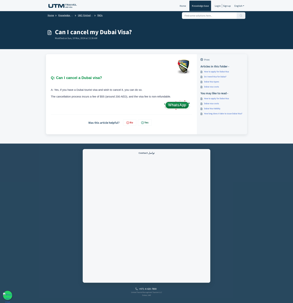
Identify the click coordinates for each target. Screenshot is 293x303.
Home (183, 5)
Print (207, 59)
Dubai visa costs (211, 86)
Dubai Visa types (211, 81)
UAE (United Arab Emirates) (92, 15)
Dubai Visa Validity (212, 108)
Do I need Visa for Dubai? (215, 76)
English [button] (238, 5)
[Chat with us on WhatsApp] (7, 295)
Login (218, 5)
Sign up (227, 5)
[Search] (241, 15)
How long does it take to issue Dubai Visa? (223, 113)
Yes (146, 122)
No (131, 122)
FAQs (100, 15)
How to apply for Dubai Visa (216, 71)
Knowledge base (200, 5)
